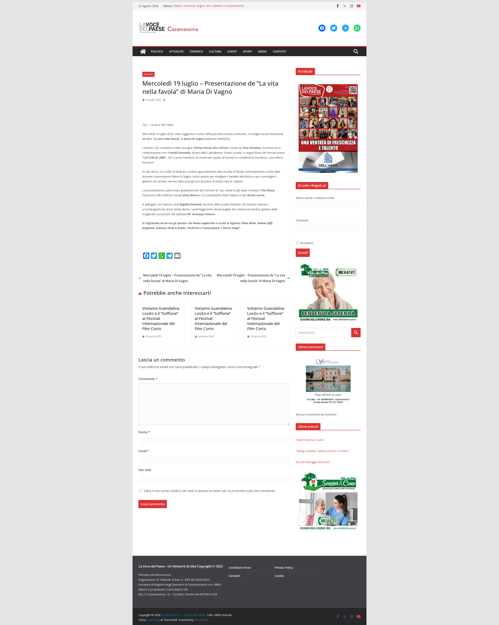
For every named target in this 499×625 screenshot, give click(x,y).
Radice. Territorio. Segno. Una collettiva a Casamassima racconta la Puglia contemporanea (208, 8)
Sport (247, 51)
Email (143, 451)
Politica (157, 51)
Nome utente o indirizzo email (315, 198)
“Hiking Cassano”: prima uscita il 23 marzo (322, 451)
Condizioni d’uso (240, 567)
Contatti (279, 51)
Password (302, 220)
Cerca (356, 332)
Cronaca (196, 51)
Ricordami (306, 243)
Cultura (215, 51)
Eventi (232, 51)
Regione (148, 74)
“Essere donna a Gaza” (310, 440)
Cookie (279, 576)
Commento (147, 379)
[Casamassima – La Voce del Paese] (143, 51)
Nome (144, 432)
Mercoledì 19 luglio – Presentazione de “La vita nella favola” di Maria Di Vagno (177, 278)
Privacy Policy (284, 567)
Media (262, 51)
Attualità (176, 51)
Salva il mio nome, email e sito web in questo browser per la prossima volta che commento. (210, 491)
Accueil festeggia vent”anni (312, 462)
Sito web (144, 470)
